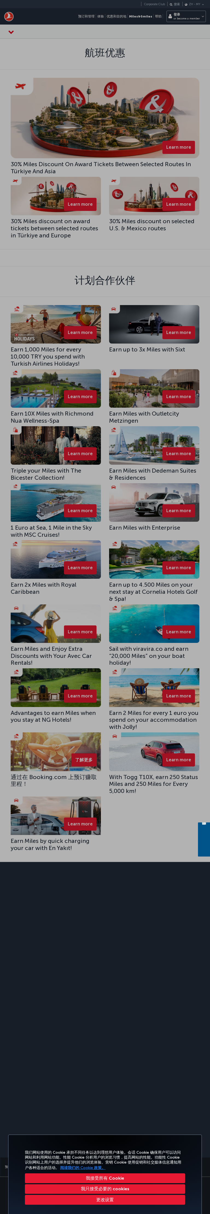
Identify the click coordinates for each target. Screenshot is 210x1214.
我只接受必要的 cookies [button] (105, 1188)
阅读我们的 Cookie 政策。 (83, 1167)
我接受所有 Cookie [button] (105, 1178)
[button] (105, 1200)
